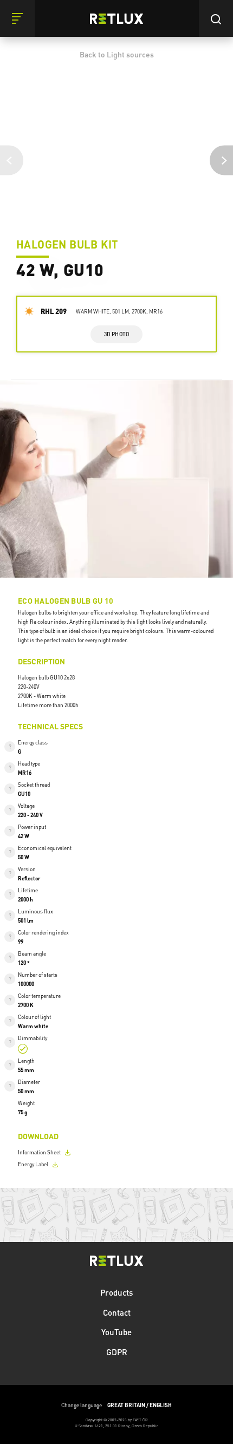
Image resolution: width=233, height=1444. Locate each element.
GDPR (116, 1352)
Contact (117, 1312)
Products (116, 1292)
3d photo (117, 334)
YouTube (116, 1332)
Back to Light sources (117, 54)
